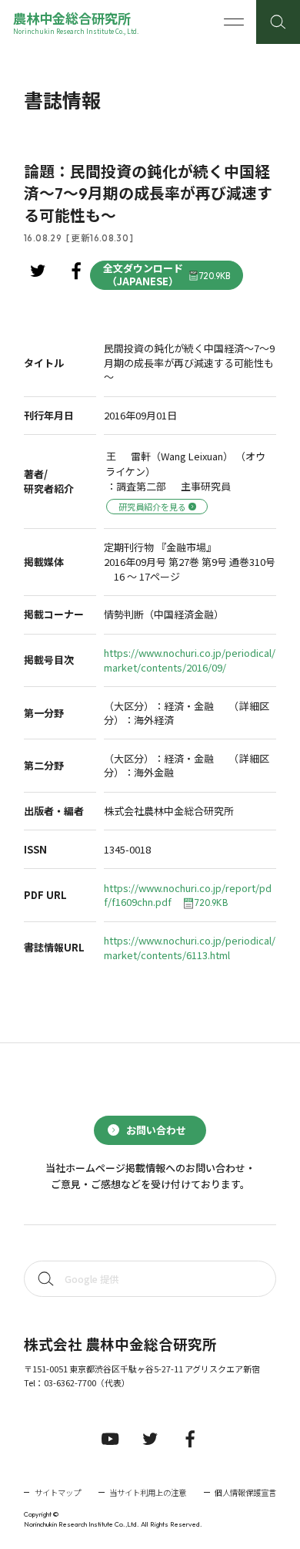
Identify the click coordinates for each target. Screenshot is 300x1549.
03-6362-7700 (70, 1382)
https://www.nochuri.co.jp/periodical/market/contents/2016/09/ (189, 660)
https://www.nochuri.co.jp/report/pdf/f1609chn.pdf (188, 895)
